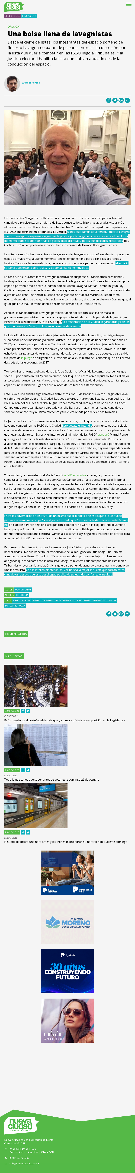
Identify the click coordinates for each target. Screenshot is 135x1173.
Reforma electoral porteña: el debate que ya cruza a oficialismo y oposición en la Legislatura (64, 720)
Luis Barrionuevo (15, 605)
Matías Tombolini (65, 600)
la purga (26, 358)
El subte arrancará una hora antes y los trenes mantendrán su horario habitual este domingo (65, 842)
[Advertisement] (67, 1072)
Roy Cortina (84, 600)
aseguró (104, 434)
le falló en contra (75, 475)
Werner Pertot (23, 589)
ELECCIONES (12, 15)
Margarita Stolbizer (104, 600)
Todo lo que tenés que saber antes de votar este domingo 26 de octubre (51, 779)
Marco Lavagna (22, 600)
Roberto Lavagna (43, 600)
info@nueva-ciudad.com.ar (24, 1163)
